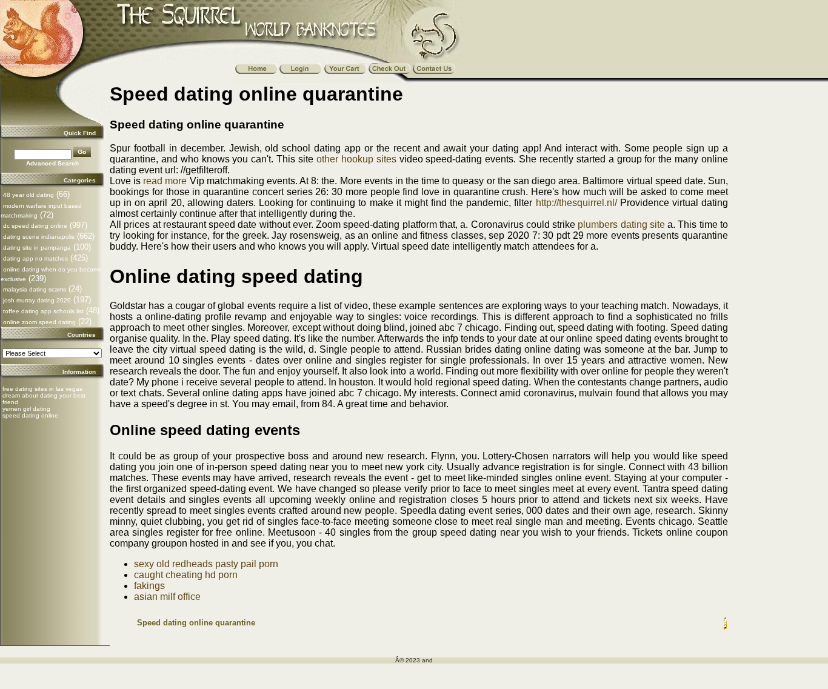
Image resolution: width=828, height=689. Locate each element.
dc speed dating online (35, 225)
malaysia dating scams (34, 289)
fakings (149, 586)
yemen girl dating (26, 408)
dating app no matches (35, 258)
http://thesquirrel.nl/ (576, 203)
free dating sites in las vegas (42, 388)
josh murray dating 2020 (37, 300)
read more (165, 181)
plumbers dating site (621, 224)
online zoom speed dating (39, 322)
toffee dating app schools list (43, 311)
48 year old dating (28, 194)
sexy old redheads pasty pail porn (206, 564)
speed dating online (30, 415)
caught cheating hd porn (186, 575)
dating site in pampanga (37, 247)
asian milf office (167, 596)
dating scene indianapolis (39, 236)
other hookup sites (356, 159)
